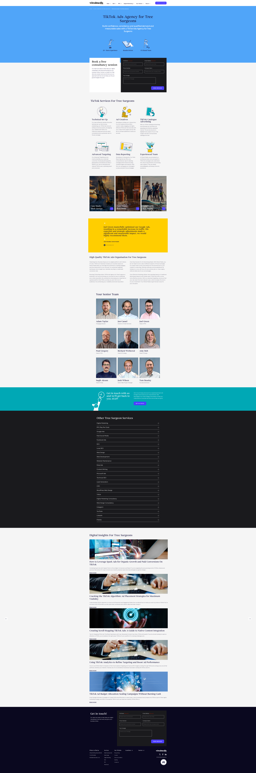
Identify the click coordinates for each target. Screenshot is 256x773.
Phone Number (126, 68)
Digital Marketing (128, 3)
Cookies (116, 755)
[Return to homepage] (96, 3)
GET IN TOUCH (140, 403)
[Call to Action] (111, 208)
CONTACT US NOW (161, 3)
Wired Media (162, 757)
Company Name (148, 68)
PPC (119, 3)
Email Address (150, 60)
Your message (126, 75)
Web (108, 3)
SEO (114, 3)
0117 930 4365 (93, 755)
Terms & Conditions (118, 757)
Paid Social (106, 764)
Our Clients (139, 3)
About (147, 3)
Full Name (127, 60)
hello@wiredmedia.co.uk (94, 757)
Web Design (106, 755)
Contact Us (116, 762)
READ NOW (92, 573)
